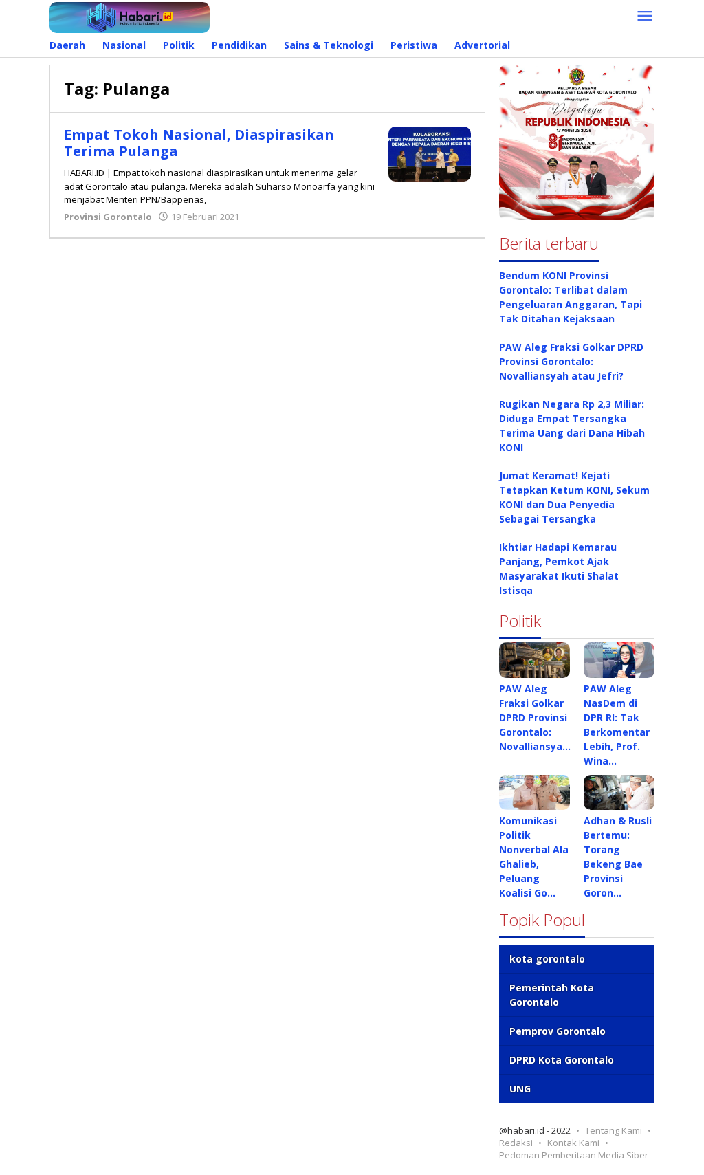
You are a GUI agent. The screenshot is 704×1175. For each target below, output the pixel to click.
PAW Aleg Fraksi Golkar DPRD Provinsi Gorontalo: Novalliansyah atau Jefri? (571, 361)
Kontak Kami (573, 1142)
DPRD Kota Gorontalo (561, 1059)
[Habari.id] (130, 16)
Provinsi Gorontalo (108, 216)
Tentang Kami (613, 1130)
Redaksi (516, 1142)
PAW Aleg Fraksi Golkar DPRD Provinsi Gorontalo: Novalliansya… (535, 717)
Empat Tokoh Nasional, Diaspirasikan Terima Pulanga (199, 142)
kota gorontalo (547, 958)
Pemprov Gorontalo (557, 1030)
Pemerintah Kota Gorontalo (551, 995)
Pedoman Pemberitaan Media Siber (573, 1155)
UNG (520, 1088)
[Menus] (644, 16)
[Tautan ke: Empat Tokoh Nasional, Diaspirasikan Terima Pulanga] (429, 153)
